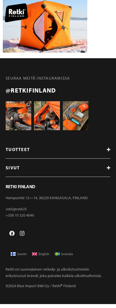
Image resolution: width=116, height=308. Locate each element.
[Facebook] (12, 233)
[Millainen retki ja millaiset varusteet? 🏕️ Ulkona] (18, 116)
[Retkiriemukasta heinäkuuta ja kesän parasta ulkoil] (47, 116)
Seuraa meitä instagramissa (38, 78)
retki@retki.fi (16, 209)
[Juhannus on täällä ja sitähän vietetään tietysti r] (75, 116)
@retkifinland (31, 90)
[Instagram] (22, 233)
